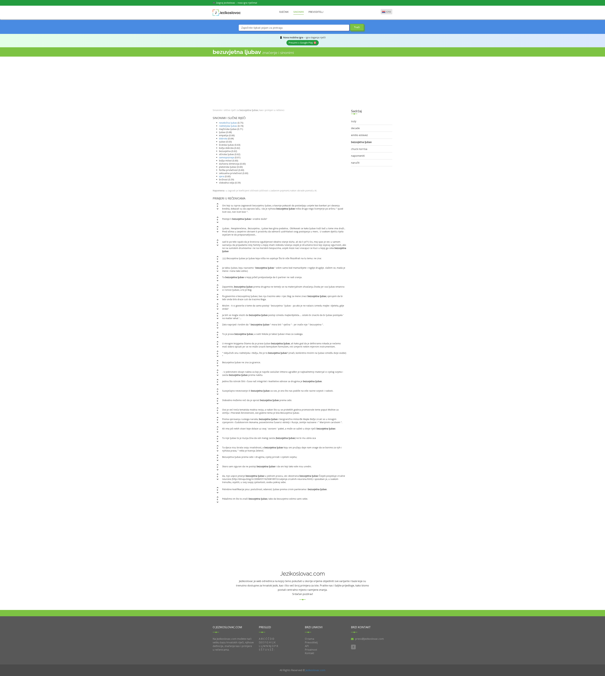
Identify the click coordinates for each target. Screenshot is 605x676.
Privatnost (311, 649)
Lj (262, 646)
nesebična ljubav (228, 122)
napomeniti (358, 155)
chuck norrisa (359, 149)
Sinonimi (298, 12)
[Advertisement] (279, 82)
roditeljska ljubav (228, 125)
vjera (221, 176)
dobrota (223, 138)
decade (355, 128)
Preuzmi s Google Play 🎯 (303, 42)
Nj (270, 646)
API (307, 646)
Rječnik (284, 12)
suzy (353, 121)
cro (388, 11)
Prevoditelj (315, 12)
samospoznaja (226, 157)
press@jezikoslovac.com (369, 639)
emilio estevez (359, 135)
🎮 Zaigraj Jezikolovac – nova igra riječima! (235, 2)
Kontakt (309, 653)
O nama (309, 639)
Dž (260, 642)
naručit (355, 162)
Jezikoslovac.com (315, 670)
